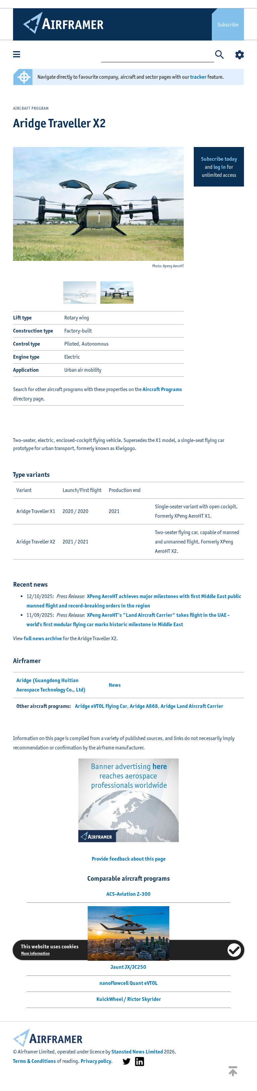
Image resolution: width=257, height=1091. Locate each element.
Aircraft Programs (162, 389)
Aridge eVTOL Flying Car (101, 706)
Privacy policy (96, 1061)
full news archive (43, 638)
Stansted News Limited (137, 1051)
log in (219, 167)
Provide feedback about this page (129, 859)
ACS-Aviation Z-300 (128, 894)
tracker (198, 77)
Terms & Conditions (34, 1061)
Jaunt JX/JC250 (128, 967)
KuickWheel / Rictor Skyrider (128, 999)
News (115, 685)
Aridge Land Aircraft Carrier (192, 706)
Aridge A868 (144, 706)
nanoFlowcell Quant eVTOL (128, 983)
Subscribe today (219, 159)
